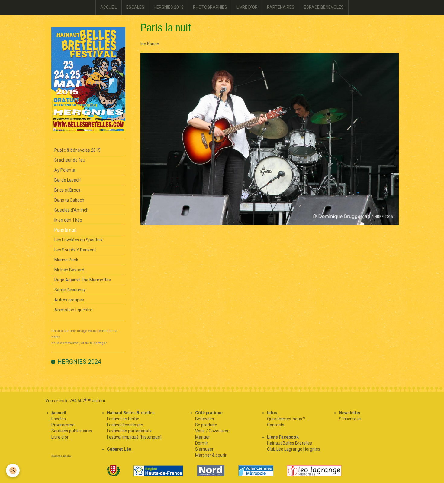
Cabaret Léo (119, 449)
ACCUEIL (108, 7)
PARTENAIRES (280, 7)
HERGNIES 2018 (169, 7)
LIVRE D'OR (247, 7)
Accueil (58, 412)
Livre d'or (60, 437)
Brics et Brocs (67, 190)
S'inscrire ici (350, 418)
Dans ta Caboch (69, 200)
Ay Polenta (64, 170)
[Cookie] (13, 470)
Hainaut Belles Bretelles (289, 443)
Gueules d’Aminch (71, 210)
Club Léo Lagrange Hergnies (293, 449)
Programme (63, 424)
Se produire (206, 424)
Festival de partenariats (129, 431)
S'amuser (204, 449)
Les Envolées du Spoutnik (78, 240)
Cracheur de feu (69, 160)
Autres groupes (69, 299)
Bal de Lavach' (67, 180)
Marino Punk (66, 260)
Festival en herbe (123, 418)
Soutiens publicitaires (71, 431)
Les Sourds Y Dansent (75, 250)
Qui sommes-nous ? (286, 418)
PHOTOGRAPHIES (210, 7)
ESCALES (135, 7)
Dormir (201, 443)
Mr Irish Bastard (69, 270)
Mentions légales (61, 455)
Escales (58, 418)
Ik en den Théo (68, 220)
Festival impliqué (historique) (134, 437)
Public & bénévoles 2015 (77, 150)
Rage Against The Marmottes (82, 280)
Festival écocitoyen (125, 424)
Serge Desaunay (70, 290)
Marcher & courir (211, 455)
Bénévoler (204, 418)
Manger (202, 437)
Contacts (275, 424)
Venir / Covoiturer (212, 431)
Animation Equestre (73, 309)
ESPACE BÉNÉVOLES (324, 7)
